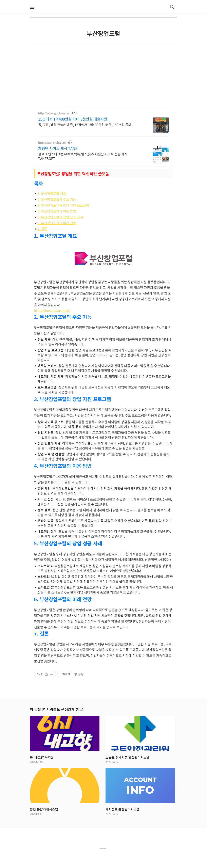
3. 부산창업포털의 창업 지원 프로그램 (63, 205)
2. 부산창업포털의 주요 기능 (57, 199)
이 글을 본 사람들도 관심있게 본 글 (56, 709)
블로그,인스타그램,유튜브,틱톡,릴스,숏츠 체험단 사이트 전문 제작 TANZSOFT (83, 156)
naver (103, 848)
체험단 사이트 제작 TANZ (57, 148)
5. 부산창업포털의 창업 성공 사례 (60, 217)
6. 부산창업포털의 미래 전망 (57, 222)
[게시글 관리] (51, 674)
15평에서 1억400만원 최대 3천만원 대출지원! (73, 119)
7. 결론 (42, 228)
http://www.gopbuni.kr (53, 113)
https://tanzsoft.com (52, 142)
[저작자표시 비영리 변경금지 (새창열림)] (78, 674)
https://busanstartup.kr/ (52, 310)
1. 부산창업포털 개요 (52, 193)
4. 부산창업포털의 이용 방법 (57, 211)
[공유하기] (46, 674)
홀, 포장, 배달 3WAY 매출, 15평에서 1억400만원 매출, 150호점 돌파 (84, 124)
